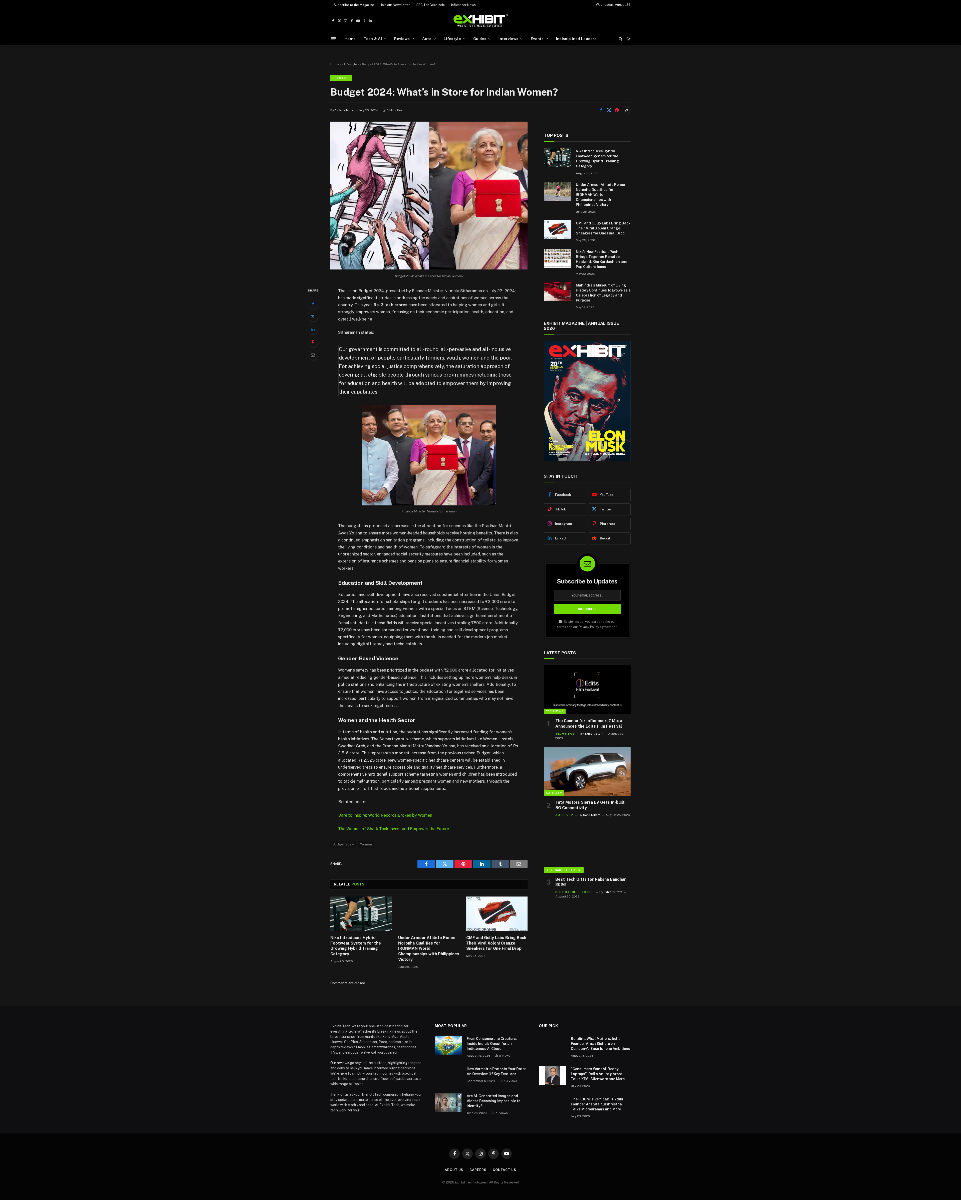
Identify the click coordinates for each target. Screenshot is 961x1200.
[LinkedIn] (313, 329)
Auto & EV (554, 792)
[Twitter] (313, 317)
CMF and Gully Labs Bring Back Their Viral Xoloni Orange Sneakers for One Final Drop (496, 943)
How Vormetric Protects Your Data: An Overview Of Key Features (496, 1071)
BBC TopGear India (430, 5)
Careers (477, 1170)
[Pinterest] (313, 342)
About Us (454, 1170)
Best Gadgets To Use (564, 869)
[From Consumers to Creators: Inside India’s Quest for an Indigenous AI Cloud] (448, 1045)
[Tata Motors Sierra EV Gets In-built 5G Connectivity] (587, 771)
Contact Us (504, 1170)
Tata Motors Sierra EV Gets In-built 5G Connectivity (590, 805)
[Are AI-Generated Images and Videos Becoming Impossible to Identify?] (448, 1102)
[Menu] (333, 39)
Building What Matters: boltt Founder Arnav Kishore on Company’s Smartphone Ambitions (600, 1044)
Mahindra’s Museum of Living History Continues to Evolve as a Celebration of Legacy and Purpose (603, 292)
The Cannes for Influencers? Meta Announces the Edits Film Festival (588, 723)
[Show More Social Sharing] (627, 110)
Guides (479, 39)
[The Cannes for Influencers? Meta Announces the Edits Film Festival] (587, 689)
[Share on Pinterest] (617, 110)
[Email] (313, 355)
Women (366, 844)
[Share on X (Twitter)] (609, 110)
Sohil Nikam (591, 815)
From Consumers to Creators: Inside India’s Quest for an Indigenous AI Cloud (492, 1044)
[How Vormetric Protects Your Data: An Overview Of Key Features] (448, 1075)
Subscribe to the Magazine (354, 5)
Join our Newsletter (395, 5)
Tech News (555, 711)
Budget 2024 (343, 844)
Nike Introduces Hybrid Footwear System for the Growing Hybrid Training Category (355, 945)
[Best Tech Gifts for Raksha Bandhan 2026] (587, 848)
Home (350, 39)
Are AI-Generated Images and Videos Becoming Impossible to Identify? (493, 1101)
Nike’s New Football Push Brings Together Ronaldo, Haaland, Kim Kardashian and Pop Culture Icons (601, 259)
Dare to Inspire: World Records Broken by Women (385, 815)
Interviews (508, 39)
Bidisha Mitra (344, 110)
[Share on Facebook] (601, 110)
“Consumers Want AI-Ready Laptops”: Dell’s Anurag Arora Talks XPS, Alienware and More (598, 1074)
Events (537, 39)
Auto (426, 39)
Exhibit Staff (594, 733)
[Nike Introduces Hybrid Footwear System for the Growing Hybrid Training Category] (361, 913)
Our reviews (339, 1063)
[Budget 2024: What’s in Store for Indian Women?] (429, 268)
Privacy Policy (589, 627)
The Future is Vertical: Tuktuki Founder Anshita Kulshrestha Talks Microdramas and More (597, 1104)
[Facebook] (313, 304)
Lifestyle (452, 39)
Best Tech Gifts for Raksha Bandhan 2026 (590, 882)
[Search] (620, 38)
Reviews (402, 39)
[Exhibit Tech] (480, 21)
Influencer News (463, 5)
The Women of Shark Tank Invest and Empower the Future (393, 828)
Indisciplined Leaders (576, 39)
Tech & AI (373, 39)
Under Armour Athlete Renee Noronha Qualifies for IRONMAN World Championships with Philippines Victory (428, 948)
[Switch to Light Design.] (628, 39)
